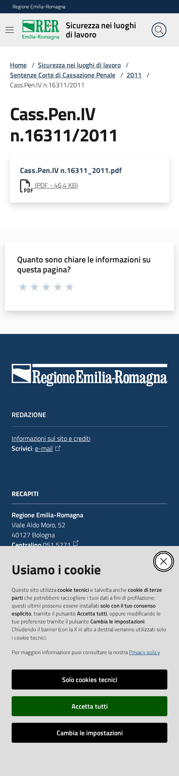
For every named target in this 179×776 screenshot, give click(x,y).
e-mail (44, 448)
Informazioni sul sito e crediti (51, 438)
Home (18, 65)
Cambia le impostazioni (90, 733)
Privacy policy (144, 652)
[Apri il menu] (10, 30)
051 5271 (57, 545)
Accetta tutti (90, 706)
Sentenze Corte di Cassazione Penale (62, 75)
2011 (134, 75)
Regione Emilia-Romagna (38, 6)
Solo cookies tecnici (89, 680)
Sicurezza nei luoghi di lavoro (79, 65)
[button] (159, 29)
